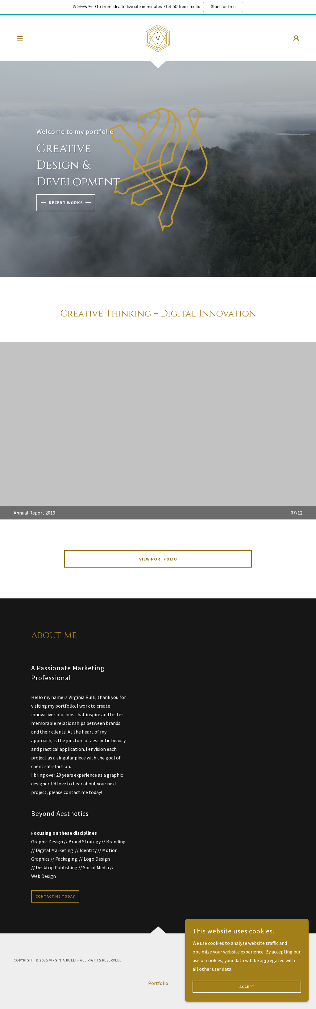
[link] (158, 38)
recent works (66, 202)
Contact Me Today (55, 896)
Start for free (223, 7)
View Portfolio (158, 559)
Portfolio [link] (158, 983)
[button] (20, 38)
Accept (247, 987)
